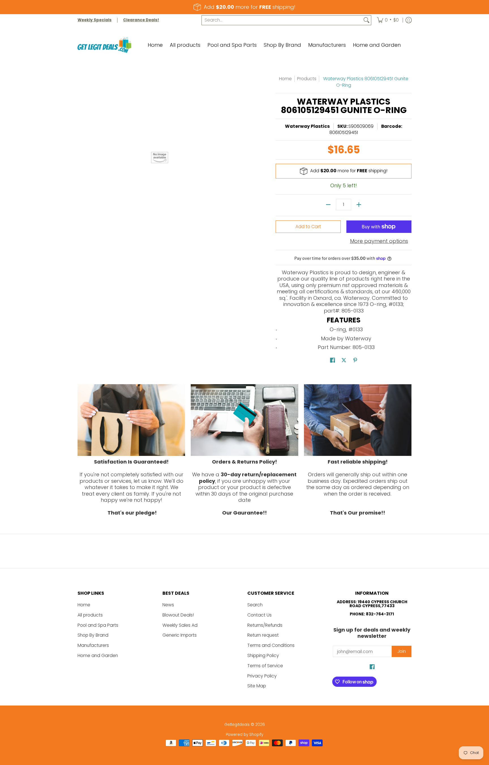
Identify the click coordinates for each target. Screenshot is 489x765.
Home (285, 78)
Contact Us (259, 615)
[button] (332, 360)
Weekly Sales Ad (180, 625)
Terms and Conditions (271, 645)
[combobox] (282, 20)
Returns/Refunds (264, 625)
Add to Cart (308, 226)
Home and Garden (98, 655)
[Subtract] (328, 204)
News (168, 605)
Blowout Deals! (178, 615)
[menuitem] (388, 20)
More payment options (379, 241)
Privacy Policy (262, 676)
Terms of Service (265, 665)
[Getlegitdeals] (104, 45)
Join (401, 651)
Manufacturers (93, 645)
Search (255, 605)
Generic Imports (179, 635)
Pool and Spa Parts (98, 625)
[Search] (366, 20)
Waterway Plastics (307, 126)
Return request (263, 635)
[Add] (358, 204)
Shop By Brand (93, 635)
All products (90, 615)
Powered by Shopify (244, 734)
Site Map (256, 686)
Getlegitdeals (237, 724)
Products (306, 78)
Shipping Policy (263, 655)
